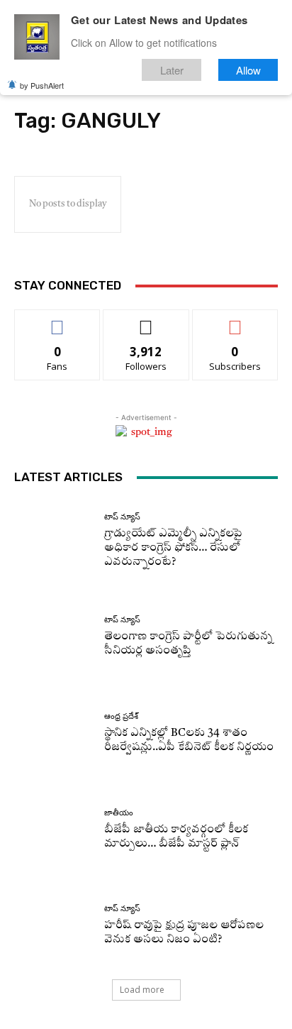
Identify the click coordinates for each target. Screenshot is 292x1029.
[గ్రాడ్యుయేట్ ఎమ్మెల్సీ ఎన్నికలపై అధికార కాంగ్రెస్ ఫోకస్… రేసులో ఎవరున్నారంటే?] (54, 540)
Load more (142, 990)
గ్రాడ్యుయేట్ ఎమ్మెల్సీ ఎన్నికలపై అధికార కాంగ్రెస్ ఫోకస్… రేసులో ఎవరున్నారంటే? (173, 548)
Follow (146, 320)
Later (172, 69)
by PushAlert (42, 85)
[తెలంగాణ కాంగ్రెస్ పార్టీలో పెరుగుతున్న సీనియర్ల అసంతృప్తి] (54, 637)
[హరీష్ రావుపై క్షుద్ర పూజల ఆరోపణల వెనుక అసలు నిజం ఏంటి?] (54, 926)
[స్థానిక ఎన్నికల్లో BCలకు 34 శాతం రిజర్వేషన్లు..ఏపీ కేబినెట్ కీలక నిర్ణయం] (54, 734)
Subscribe (235, 320)
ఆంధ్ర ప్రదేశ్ (121, 716)
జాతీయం (118, 813)
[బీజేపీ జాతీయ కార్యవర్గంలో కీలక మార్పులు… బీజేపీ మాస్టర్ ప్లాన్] (54, 829)
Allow (248, 69)
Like (58, 320)
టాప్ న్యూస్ (122, 517)
